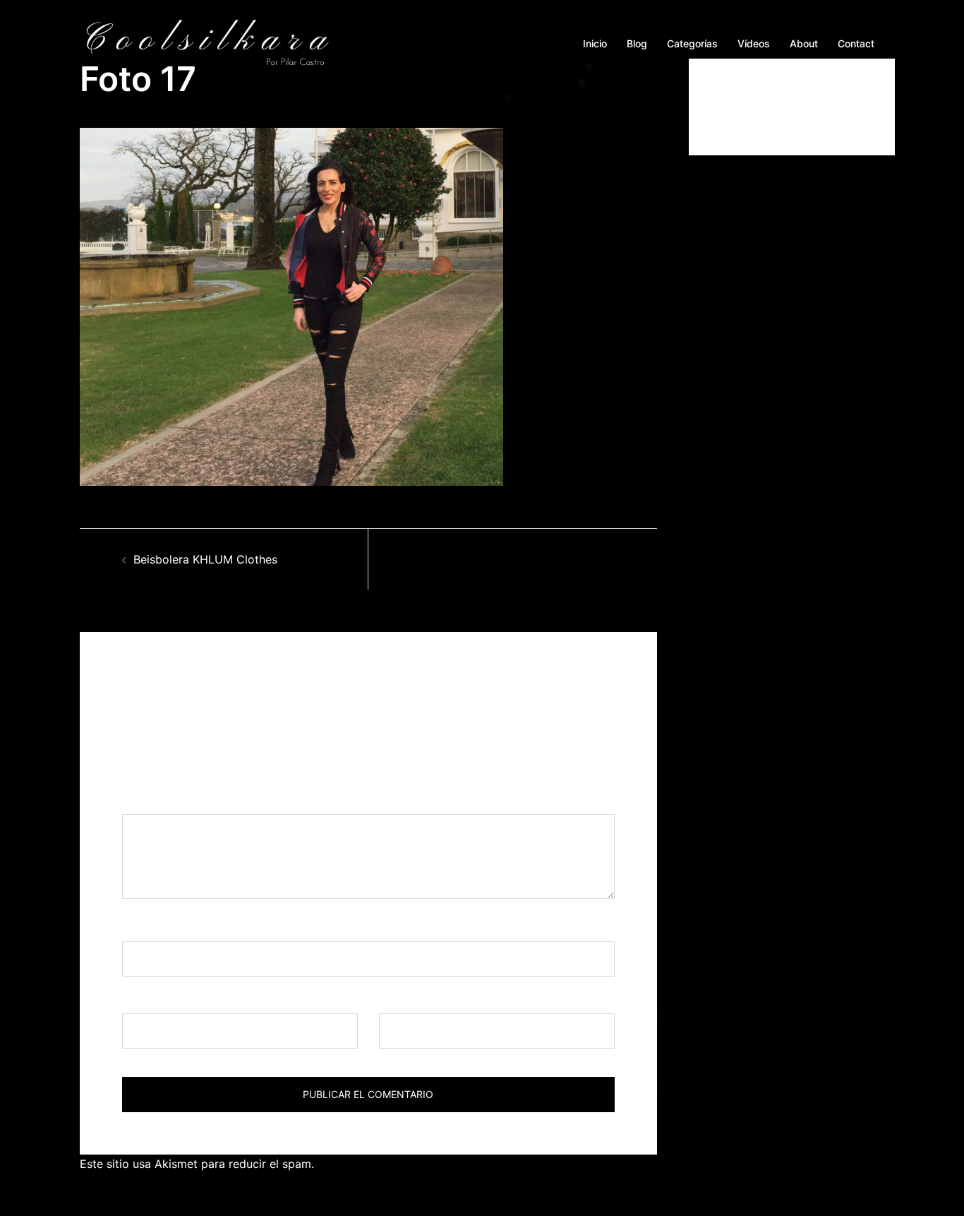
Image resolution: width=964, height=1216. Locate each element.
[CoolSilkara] (207, 42)
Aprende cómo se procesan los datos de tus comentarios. (472, 1164)
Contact (856, 43)
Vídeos (753, 43)
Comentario (158, 801)
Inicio (595, 43)
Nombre (148, 928)
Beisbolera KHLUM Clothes (205, 559)
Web (390, 1000)
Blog (637, 43)
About (804, 43)
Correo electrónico (177, 1000)
